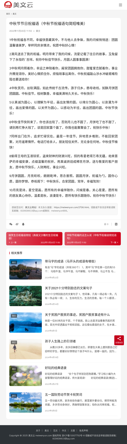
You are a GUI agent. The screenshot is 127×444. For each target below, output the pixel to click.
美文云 (31, 435)
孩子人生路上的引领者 (60, 341)
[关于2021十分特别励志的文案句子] (25, 296)
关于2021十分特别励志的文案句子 (68, 288)
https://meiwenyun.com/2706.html (71, 207)
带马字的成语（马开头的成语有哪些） (71, 261)
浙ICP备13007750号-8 (73, 435)
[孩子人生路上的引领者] (25, 349)
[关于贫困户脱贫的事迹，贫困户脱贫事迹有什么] (25, 322)
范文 (55, 430)
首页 (8, 14)
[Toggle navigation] (120, 5)
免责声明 (83, 430)
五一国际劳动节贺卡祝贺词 (63, 395)
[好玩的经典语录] (25, 376)
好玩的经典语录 (56, 368)
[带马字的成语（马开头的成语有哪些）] (25, 269)
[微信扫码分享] (11, 224)
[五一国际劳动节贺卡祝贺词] (25, 402)
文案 (73, 430)
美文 (38, 31)
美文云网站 (30, 207)
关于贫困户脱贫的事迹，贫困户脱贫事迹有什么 (77, 315)
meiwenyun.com (43, 435)
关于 (38, 430)
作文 (64, 430)
